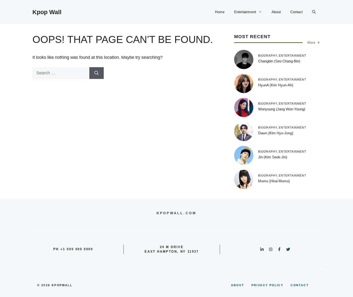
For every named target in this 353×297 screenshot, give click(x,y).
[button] (314, 12)
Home (220, 12)
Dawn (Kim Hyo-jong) (275, 133)
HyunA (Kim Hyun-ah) (275, 85)
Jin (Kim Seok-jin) (272, 157)
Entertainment (245, 12)
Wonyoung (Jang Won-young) (281, 109)
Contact (296, 12)
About (276, 12)
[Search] (96, 73)
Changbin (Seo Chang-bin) (279, 61)
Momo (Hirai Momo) (274, 181)
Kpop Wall (46, 12)
